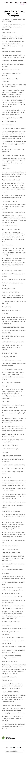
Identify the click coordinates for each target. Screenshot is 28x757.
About (11, 2)
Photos (20, 2)
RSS (7, 747)
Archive (15, 2)
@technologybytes (10, 738)
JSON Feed (12, 747)
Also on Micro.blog (21, 4)
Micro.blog (19, 747)
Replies (25, 2)
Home (6, 2)
